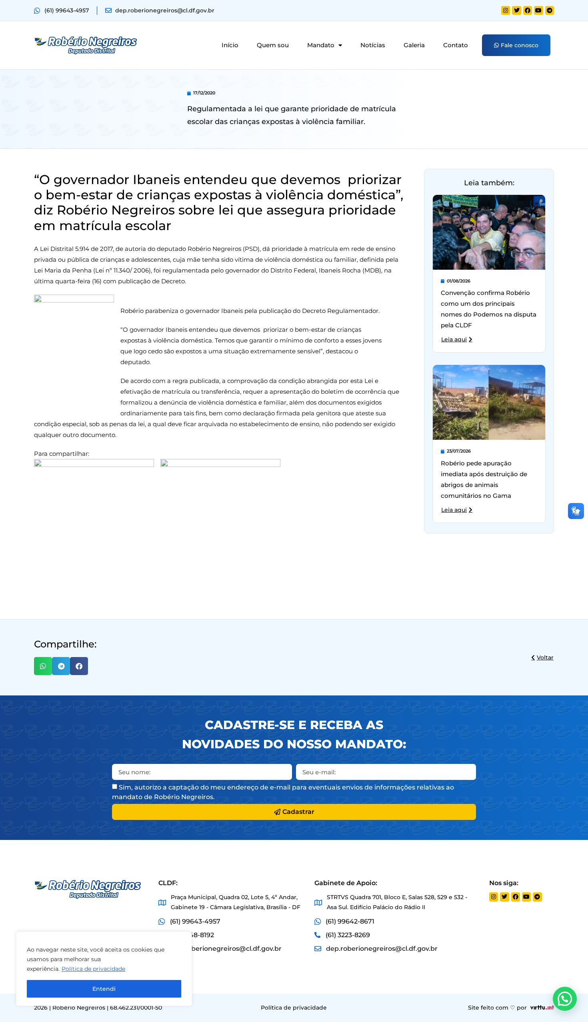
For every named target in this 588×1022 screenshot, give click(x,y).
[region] (104, 969)
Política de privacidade (93, 968)
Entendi (104, 988)
